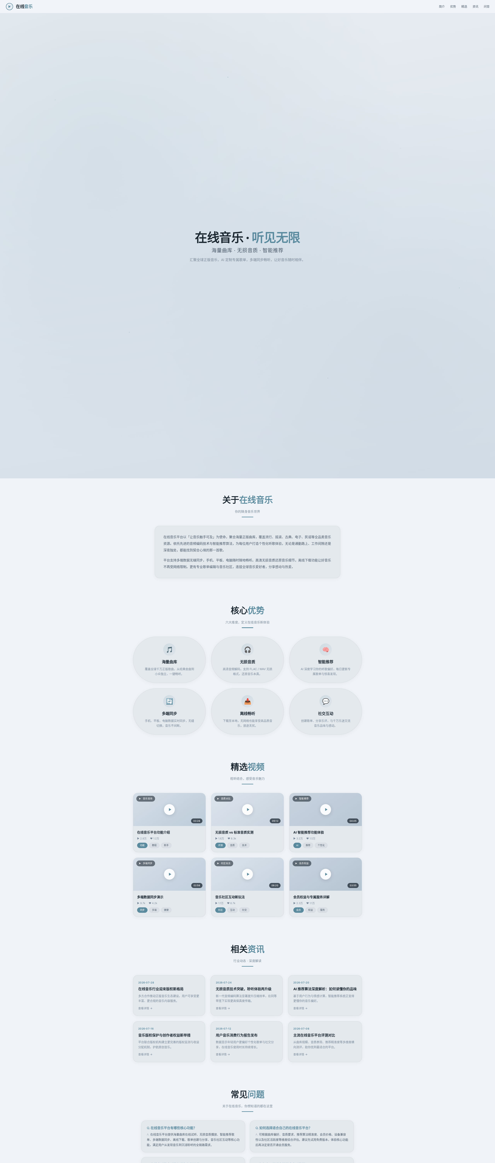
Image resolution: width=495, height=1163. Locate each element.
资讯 (475, 6)
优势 (453, 6)
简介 (442, 6)
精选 (464, 6)
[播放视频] (169, 809)
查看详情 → (145, 1008)
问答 (487, 6)
